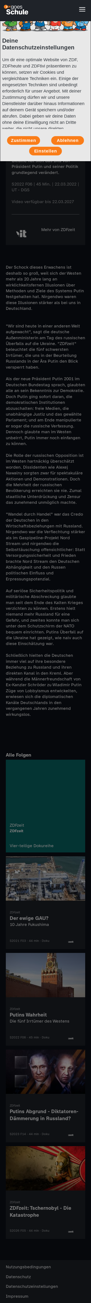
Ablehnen (67, 140)
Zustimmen (23, 140)
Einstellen (45, 151)
